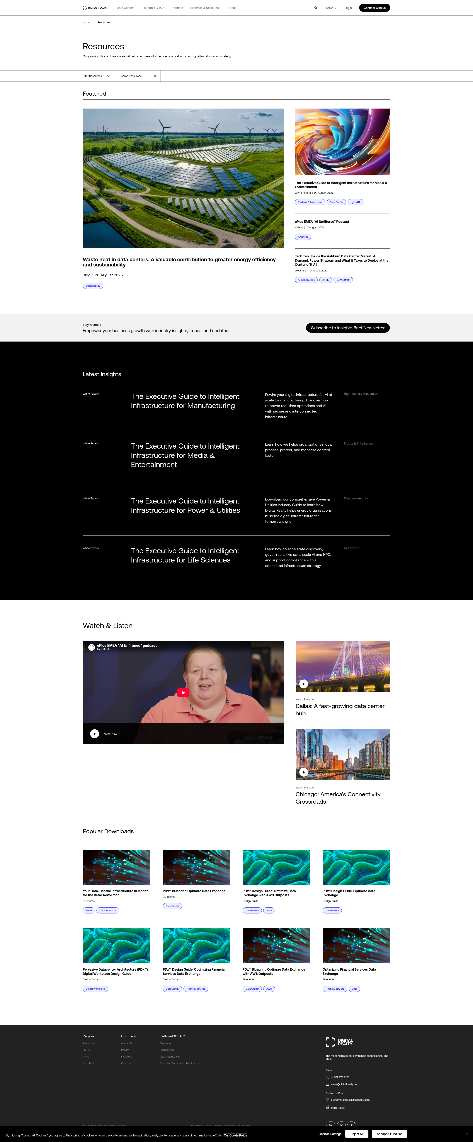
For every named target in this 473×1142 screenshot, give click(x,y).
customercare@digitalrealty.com (350, 1099)
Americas (88, 1043)
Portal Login (338, 1107)
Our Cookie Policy (235, 1135)
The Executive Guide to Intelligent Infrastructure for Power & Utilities (185, 505)
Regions (89, 1036)
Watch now (110, 733)
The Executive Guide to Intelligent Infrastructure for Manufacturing (185, 401)
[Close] (467, 1134)
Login (348, 7)
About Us (126, 1043)
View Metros (90, 1063)
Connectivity (166, 1049)
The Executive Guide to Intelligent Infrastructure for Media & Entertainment (185, 455)
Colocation (165, 1043)
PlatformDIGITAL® (153, 7)
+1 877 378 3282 (340, 1077)
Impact (125, 1049)
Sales (329, 1070)
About (232, 7)
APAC (86, 1056)
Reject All (357, 1134)
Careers (126, 1063)
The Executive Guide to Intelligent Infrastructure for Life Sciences (185, 555)
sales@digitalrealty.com (345, 1084)
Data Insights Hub (169, 1056)
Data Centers (125, 7)
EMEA (86, 1049)
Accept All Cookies (389, 1134)
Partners (177, 7)
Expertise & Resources (205, 7)
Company (128, 1036)
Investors (126, 1056)
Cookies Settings (330, 1134)
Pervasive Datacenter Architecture (179, 1063)
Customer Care (335, 1093)
